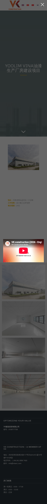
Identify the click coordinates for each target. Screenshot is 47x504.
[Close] (42, 4)
